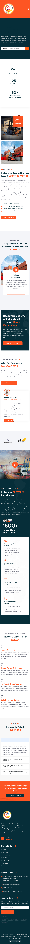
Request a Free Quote (10, 650)
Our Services (6, 855)
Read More (15, 291)
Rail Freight (16, 276)
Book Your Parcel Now (12, 343)
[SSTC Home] (7, 815)
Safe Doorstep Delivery (10, 700)
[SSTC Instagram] (13, 941)
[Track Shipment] (27, 48)
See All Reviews (8, 383)
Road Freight (10, 919)
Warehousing (4, 922)
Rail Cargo (5, 858)
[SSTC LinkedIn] (19, 941)
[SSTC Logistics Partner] (8, 440)
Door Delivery (23, 919)
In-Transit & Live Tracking (11, 684)
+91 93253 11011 (9, 839)
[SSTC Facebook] (10, 941)
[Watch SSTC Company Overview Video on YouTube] (15, 465)
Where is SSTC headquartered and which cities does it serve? (13, 766)
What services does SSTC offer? (12, 740)
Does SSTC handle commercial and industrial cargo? (13, 772)
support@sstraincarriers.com (11, 884)
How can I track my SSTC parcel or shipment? (12, 759)
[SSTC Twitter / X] (16, 941)
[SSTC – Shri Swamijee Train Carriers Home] (8, 9)
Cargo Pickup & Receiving (11, 668)
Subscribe (7, 912)
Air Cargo (5, 863)
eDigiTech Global (16, 938)
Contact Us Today (14, 795)
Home (4, 849)
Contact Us (5, 866)
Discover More (8, 217)
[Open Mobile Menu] (28, 9)
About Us (5, 852)
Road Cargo (5, 860)
